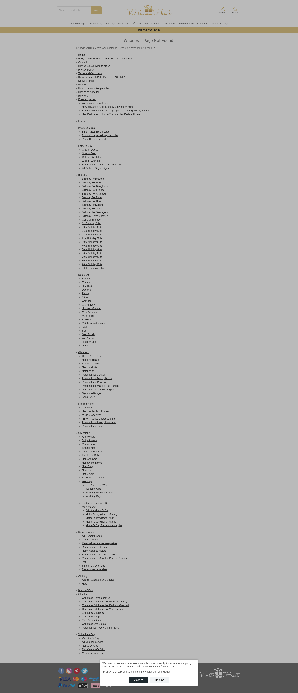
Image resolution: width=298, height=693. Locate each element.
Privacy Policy (168, 666)
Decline (159, 680)
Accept (138, 680)
